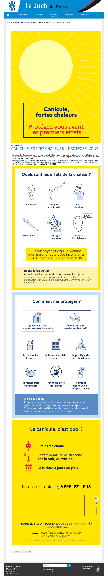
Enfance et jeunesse (53, 15)
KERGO (96, 14)
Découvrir (38, 14)
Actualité (28, 22)
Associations (84, 14)
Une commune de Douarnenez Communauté (87, 568)
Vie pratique (69, 14)
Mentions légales (48, 569)
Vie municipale (23, 14)
